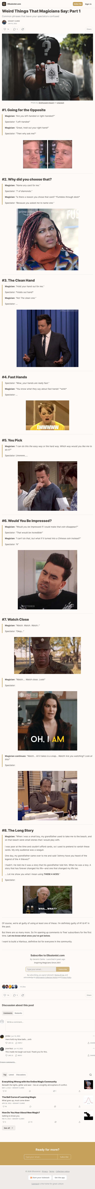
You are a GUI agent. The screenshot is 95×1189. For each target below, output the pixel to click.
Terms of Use (59, 975)
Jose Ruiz (9, 1048)
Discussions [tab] (21, 1075)
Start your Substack (41, 1177)
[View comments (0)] (30, 1091)
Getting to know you (10, 1116)
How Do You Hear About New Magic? (21, 1112)
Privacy (45, 1171)
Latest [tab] (11, 1075)
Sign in (88, 4)
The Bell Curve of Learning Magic (19, 1097)
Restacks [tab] (18, 1013)
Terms (51, 1171)
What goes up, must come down (16, 1100)
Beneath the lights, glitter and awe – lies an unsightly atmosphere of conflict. (34, 1085)
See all (7, 1128)
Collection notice (63, 1171)
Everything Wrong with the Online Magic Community (29, 1081)
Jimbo (7, 1036)
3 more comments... (8, 1062)
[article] (47, 1086)
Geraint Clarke (14, 21)
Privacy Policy (66, 977)
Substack (35, 1184)
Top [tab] (4, 1075)
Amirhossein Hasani (46, 103)
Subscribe (78, 4)
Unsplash (60, 103)
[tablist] (12, 1013)
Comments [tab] (7, 1013)
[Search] (90, 1074)
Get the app (60, 1177)
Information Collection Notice (47, 977)
